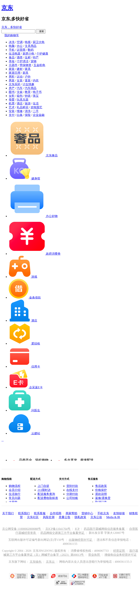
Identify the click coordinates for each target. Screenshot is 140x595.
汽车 (20, 88)
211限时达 (44, 489)
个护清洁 (22, 61)
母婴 (12, 99)
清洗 (28, 111)
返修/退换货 (102, 498)
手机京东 (103, 513)
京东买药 (14, 84)
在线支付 (72, 489)
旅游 (28, 103)
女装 (20, 80)
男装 (12, 80)
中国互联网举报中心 (80, 576)
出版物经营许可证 (81, 539)
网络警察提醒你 (39, 576)
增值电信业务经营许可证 (120, 554)
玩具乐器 (22, 99)
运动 (20, 76)
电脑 (12, 45)
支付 (12, 114)
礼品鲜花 (22, 107)
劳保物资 (25, 65)
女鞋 (12, 95)
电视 (28, 42)
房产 (12, 88)
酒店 (20, 103)
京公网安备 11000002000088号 (22, 528)
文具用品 (30, 45)
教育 (28, 91)
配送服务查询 (46, 493)
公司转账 (72, 498)
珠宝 (36, 95)
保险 (28, 114)
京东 (7, 7)
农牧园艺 (36, 107)
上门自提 (43, 485)
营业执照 (94, 554)
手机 (12, 49)
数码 (31, 49)
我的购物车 (11, 35)
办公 (20, 45)
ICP (77, 528)
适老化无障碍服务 (61, 583)
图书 (12, 91)
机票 (12, 103)
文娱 (20, 91)
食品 (12, 57)
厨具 (25, 72)
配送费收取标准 (48, 498)
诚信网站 (59, 576)
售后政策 (101, 485)
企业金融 (38, 114)
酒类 (20, 57)
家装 (12, 68)
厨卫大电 (38, 42)
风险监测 (49, 517)
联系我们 (24, 513)
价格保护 (101, 489)
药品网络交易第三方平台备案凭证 (62, 532)
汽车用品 (30, 88)
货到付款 (72, 485)
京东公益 (96, 517)
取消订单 (101, 502)
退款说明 (101, 493)
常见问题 (14, 498)
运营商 (21, 49)
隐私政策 (80, 517)
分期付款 (72, 493)
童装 (28, 80)
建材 (20, 68)
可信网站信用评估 (18, 576)
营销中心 (87, 513)
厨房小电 (28, 53)
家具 (28, 68)
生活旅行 (14, 493)
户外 (28, 76)
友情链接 (119, 513)
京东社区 (33, 517)
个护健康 (42, 53)
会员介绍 (14, 489)
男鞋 (12, 76)
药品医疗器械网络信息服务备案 (104, 528)
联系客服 (40, 513)
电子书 (37, 91)
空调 (20, 42)
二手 (36, 111)
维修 (20, 111)
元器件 (13, 65)
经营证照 (119, 550)
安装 (12, 111)
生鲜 (28, 57)
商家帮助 (71, 513)
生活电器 (14, 53)
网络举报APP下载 (101, 576)
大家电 (13, 502)
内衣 (36, 80)
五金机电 (39, 65)
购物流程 (14, 485)
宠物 (33, 61)
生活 (36, 103)
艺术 (12, 107)
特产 (36, 57)
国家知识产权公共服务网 (77, 583)
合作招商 (55, 513)
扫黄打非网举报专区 (121, 576)
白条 (20, 114)
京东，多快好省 (11, 27)
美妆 (12, 61)
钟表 (28, 95)
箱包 (20, 95)
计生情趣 (28, 84)
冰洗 (12, 42)
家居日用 (14, 72)
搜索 (40, 31)
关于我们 (8, 513)
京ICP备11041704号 (58, 528)
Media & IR (113, 517)
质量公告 (64, 517)
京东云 (50, 561)
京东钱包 (36, 561)
